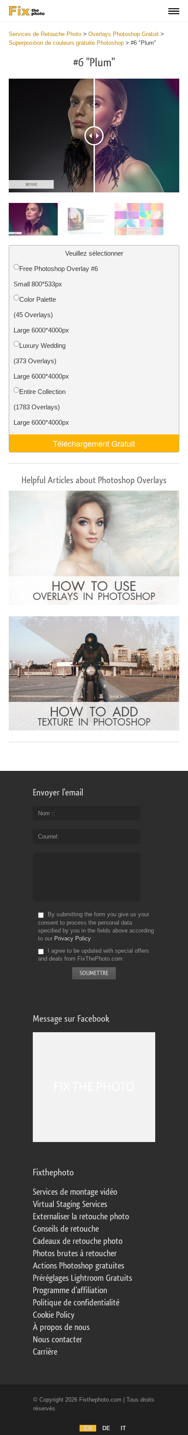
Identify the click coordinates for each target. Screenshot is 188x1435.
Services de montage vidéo (75, 1192)
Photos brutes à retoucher (75, 1253)
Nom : (45, 813)
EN (88, 1428)
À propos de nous (61, 1327)
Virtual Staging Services (70, 1204)
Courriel (47, 836)
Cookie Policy (53, 1315)
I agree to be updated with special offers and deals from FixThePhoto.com (93, 954)
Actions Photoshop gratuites (78, 1265)
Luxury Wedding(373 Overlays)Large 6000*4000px (41, 361)
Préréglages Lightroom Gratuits (82, 1278)
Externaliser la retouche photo (81, 1216)
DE (106, 1428)
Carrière (45, 1352)
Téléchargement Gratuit (94, 443)
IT (123, 1428)
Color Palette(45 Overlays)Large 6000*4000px (41, 315)
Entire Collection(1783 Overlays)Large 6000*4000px (41, 407)
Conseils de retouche (66, 1229)
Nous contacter (57, 1339)
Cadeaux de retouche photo (77, 1241)
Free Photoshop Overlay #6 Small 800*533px (56, 276)
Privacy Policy (72, 938)
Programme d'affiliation (70, 1290)
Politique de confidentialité (76, 1302)
